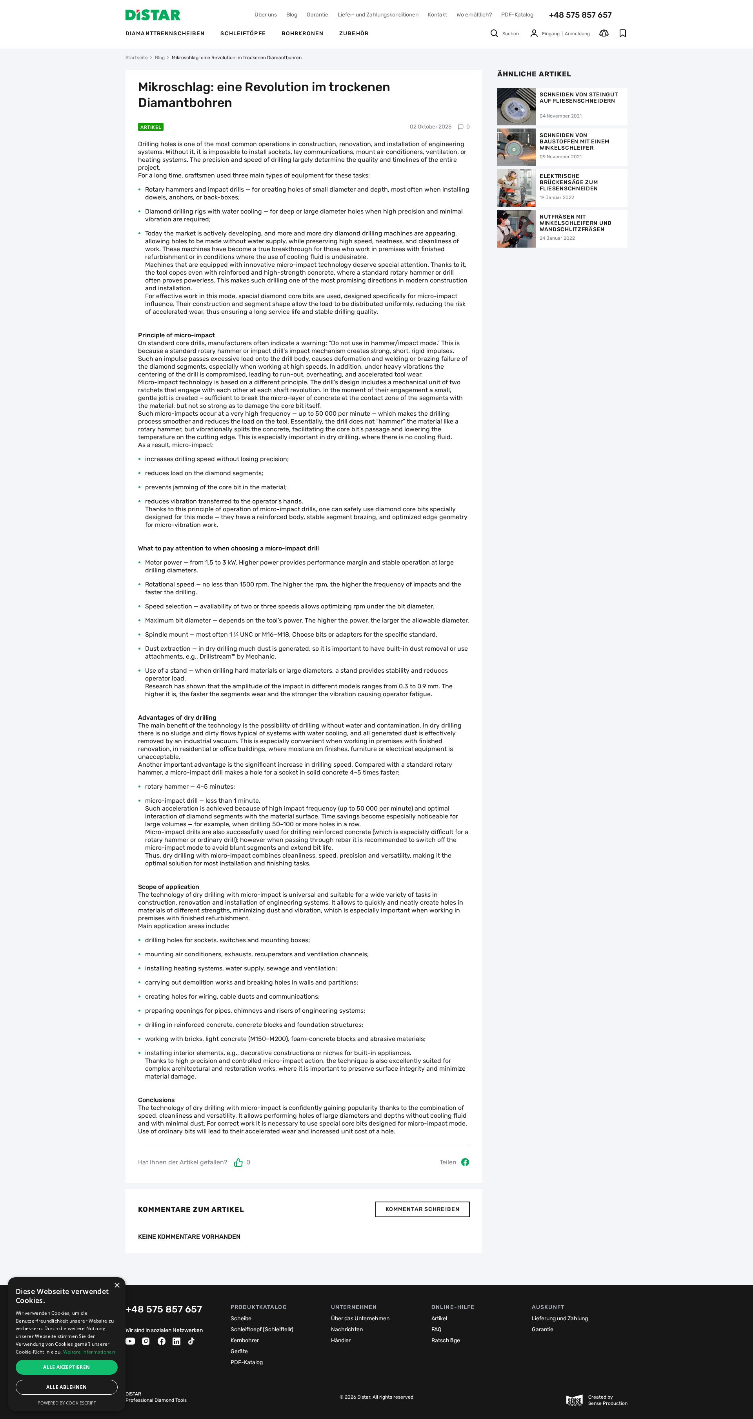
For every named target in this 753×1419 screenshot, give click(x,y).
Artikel (150, 127)
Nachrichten (347, 1329)
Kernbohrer (245, 1340)
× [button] (117, 1286)
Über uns (266, 14)
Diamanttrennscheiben (165, 33)
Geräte (239, 1351)
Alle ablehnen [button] (66, 1387)
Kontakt (437, 14)
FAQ (436, 1329)
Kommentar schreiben (423, 1209)
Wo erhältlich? (474, 14)
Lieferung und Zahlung (560, 1318)
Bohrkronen (303, 33)
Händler (341, 1340)
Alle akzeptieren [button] (66, 1367)
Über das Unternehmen (360, 1318)
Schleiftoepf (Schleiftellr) (262, 1329)
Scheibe (241, 1318)
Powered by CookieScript (67, 1403)
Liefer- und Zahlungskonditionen (378, 14)
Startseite (137, 57)
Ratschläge (445, 1340)
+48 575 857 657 (580, 15)
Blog (291, 14)
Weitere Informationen (89, 1351)
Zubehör (354, 33)
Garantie (317, 14)
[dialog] (67, 1344)
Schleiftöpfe (243, 33)
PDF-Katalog (517, 14)
